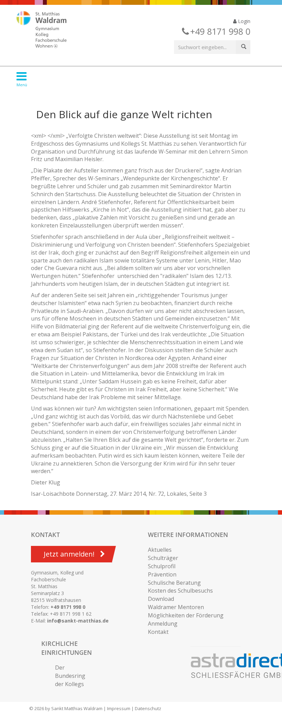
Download (161, 599)
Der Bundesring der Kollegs (70, 676)
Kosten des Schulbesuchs (180, 590)
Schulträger (163, 558)
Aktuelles (160, 549)
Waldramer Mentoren (176, 607)
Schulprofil (161, 566)
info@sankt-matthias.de (78, 620)
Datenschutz (148, 708)
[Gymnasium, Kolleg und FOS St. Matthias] (47, 30)
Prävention (162, 574)
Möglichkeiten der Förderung (186, 615)
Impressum (118, 708)
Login (243, 21)
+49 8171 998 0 (68, 607)
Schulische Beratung (174, 582)
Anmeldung (162, 623)
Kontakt (158, 632)
